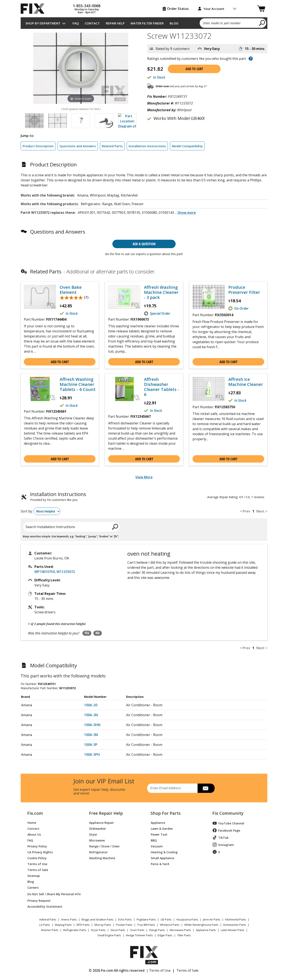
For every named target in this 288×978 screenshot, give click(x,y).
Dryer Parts (98, 930)
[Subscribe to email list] (206, 788)
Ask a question (144, 243)
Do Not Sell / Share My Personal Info (52, 894)
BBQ (154, 840)
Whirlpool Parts (169, 925)
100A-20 (90, 705)
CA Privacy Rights (40, 852)
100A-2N (91, 715)
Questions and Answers (77, 146)
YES (87, 633)
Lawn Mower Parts (232, 930)
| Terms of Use (158, 970)
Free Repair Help (106, 813)
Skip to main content (144, 6)
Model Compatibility (187, 146)
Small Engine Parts (109, 935)
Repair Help (115, 23)
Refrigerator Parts (74, 930)
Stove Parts (117, 930)
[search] (262, 23)
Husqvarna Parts (187, 919)
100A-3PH (92, 754)
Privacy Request (39, 900)
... (185, 212)
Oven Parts (137, 930)
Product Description (38, 146)
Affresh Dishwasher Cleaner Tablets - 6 (161, 387)
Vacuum (157, 846)
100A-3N (91, 734)
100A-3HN (92, 724)
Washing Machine (102, 858)
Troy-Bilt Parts (146, 925)
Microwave (97, 840)
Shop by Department (43, 23)
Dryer (93, 834)
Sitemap (33, 876)
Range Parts (157, 930)
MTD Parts (83, 925)
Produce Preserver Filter (244, 290)
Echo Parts (125, 919)
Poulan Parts (124, 925)
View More (144, 477)
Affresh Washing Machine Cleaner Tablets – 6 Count (78, 384)
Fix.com (35, 813)
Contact (92, 23)
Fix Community (228, 813)
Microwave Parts (180, 930)
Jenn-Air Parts (211, 919)
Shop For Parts (166, 813)
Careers (33, 887)
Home (31, 822)
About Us (34, 834)
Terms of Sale (37, 870)
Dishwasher (97, 828)
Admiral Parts (47, 919)
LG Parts (44, 925)
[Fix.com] (34, 8)
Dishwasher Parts (234, 925)
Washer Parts (49, 930)
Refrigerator (98, 852)
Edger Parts (165, 935)
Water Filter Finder (147, 23)
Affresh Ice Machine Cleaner (245, 382)
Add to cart (194, 69)
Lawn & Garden (162, 828)
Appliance (158, 822)
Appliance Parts (206, 930)
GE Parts (166, 919)
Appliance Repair (101, 822)
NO (98, 633)
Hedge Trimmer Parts (139, 935)
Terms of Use (37, 864)
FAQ (76, 23)
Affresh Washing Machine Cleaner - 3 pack (161, 292)
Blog (174, 23)
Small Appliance (162, 858)
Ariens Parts (69, 919)
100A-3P (90, 744)
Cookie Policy (37, 858)
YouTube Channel (231, 823)
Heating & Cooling (164, 852)
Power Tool (159, 834)
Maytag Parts (63, 925)
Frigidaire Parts (146, 919)
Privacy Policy (37, 846)
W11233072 (66, 571)
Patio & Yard (160, 864)
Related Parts (112, 146)
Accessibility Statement (44, 906)
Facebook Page (229, 830)
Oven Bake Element (71, 290)
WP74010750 (44, 571)
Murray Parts (102, 925)
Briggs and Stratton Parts (97, 919)
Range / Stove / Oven (104, 846)
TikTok (223, 838)
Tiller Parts (184, 935)
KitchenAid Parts (235, 919)
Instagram (226, 845)
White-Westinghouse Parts (201, 925)
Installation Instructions (147, 146)
